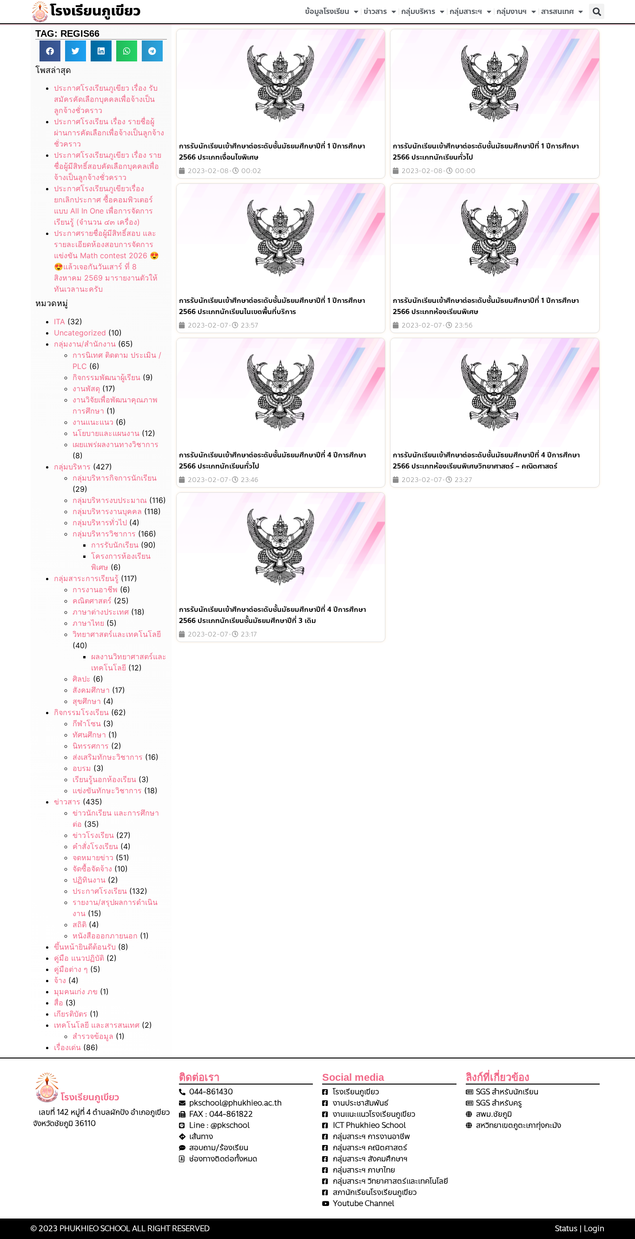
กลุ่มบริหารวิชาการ (104, 533)
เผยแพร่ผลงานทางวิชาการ (116, 444)
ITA (59, 321)
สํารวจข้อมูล (93, 1036)
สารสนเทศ (557, 11)
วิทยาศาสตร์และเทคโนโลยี (117, 634)
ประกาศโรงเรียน (100, 891)
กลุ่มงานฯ (511, 11)
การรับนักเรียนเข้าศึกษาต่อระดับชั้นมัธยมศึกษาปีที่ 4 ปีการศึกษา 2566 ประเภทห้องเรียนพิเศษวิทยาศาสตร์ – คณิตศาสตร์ (486, 460)
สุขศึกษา (87, 701)
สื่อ (58, 1002)
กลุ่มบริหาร (418, 11)
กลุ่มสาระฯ (466, 11)
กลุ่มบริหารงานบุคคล (107, 511)
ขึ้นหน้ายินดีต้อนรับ (85, 946)
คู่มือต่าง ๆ (71, 969)
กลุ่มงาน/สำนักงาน (85, 343)
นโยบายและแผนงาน (106, 433)
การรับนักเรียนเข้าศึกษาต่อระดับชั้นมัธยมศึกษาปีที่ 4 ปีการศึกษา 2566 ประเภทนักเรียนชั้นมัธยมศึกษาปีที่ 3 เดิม (272, 615)
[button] (596, 11)
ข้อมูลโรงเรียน (327, 11)
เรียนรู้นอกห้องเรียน (104, 779)
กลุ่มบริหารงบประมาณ (110, 500)
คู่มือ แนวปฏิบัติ (79, 958)
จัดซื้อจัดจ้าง (92, 868)
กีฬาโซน (87, 723)
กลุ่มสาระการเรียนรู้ (86, 578)
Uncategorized (80, 332)
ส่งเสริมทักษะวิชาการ (108, 757)
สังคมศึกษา (91, 690)
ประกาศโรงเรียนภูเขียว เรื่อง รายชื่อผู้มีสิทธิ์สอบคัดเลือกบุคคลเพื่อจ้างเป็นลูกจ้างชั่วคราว (107, 166)
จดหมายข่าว (93, 857)
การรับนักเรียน (115, 544)
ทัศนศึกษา (89, 734)
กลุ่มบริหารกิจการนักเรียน (115, 477)
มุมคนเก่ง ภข (76, 991)
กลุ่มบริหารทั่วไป (100, 522)
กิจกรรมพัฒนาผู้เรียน (106, 377)
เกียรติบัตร (70, 1013)
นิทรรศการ (91, 745)
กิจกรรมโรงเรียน (81, 712)
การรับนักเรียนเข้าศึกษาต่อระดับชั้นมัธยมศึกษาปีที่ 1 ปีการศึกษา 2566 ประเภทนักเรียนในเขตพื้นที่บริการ (272, 306)
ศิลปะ (82, 678)
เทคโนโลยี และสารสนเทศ (96, 1025)
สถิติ (79, 924)
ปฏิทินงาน (89, 879)
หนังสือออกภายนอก (105, 935)
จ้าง (60, 980)
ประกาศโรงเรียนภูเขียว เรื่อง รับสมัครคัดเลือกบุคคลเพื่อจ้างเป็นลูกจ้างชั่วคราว (106, 99)
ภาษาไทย (88, 623)
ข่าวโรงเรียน (93, 835)
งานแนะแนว (93, 422)
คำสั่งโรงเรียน (95, 846)
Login (594, 1228)
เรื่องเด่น (67, 1047)
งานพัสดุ (86, 388)
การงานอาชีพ (95, 589)
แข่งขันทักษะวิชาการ (107, 790)
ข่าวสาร (375, 11)
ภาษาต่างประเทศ (101, 611)
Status (566, 1228)
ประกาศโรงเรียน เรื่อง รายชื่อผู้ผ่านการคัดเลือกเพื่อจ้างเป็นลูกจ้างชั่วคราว (109, 132)
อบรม (82, 768)
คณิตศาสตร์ (92, 600)
